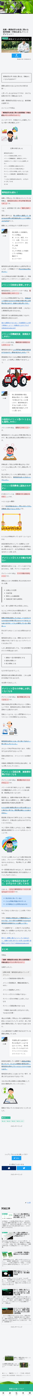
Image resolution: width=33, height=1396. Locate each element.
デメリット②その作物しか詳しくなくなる (16, 171)
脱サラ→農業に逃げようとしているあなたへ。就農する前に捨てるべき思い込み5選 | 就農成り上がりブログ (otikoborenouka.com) (16, 940)
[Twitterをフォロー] (24, 1168)
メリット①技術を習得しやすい (13, 156)
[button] (29, 648)
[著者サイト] (9, 1168)
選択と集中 (21, 1121)
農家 (9, 1121)
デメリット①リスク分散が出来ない (14, 169)
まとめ (6, 184)
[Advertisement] (16, 19)
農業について (6, 1117)
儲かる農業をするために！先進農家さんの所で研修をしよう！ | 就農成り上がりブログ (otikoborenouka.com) (16, 325)
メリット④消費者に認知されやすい (14, 166)
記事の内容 (14, 148)
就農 (4, 1121)
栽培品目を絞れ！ (9, 153)
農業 (14, 1121)
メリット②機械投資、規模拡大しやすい (15, 158)
